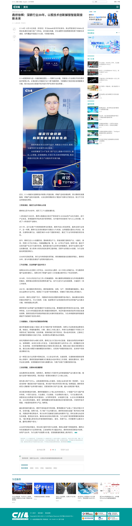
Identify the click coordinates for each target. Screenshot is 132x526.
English (25, 2)
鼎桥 (82, 78)
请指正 (69, 442)
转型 (29, 200)
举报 (119, 1)
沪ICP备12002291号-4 (66, 516)
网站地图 (47, 513)
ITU (55, 229)
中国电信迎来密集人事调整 (42, 496)
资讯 (25, 6)
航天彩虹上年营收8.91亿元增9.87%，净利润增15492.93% (86, 497)
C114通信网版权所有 (36, 519)
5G (27, 292)
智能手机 (38, 83)
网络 (40, 227)
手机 (59, 28)
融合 (26, 321)
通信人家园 (19, 2)
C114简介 (33, 513)
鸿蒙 (43, 297)
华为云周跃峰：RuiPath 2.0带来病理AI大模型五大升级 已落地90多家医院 (22, 498)
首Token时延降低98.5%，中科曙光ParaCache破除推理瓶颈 (109, 497)
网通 (31, 400)
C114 (13, 2)
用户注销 (61, 519)
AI (59, 243)
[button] (116, 32)
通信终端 (41, 313)
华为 (46, 28)
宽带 (43, 227)
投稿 (115, 1)
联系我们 (40, 513)
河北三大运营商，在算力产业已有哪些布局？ (66, 497)
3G (22, 256)
